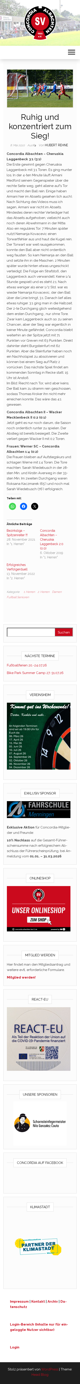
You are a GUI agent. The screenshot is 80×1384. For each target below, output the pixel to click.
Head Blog (40, 1375)
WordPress (49, 1369)
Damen (57, 592)
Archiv (53, 1302)
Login (14, 1347)
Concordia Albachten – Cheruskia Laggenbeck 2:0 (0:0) (51, 539)
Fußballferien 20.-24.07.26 (27, 665)
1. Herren (29, 592)
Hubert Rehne (56, 145)
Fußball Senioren (18, 597)
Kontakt (38, 1302)
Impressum (19, 1302)
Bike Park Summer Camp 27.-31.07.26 (35, 673)
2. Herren (43, 592)
